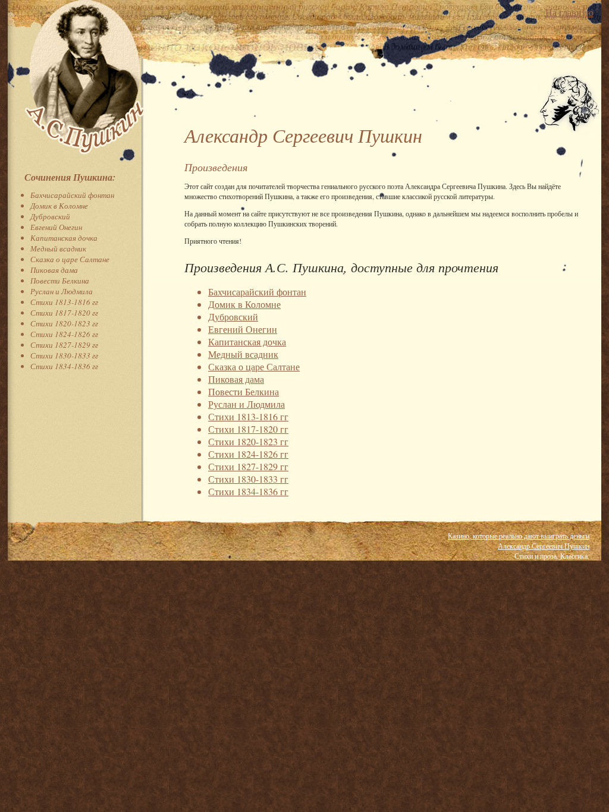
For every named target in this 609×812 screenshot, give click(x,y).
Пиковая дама (54, 270)
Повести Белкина (59, 280)
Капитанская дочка (64, 237)
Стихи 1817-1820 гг (64, 312)
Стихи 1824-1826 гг (64, 334)
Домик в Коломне (59, 205)
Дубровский (50, 216)
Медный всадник (58, 248)
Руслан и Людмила (61, 291)
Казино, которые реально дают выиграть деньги (518, 535)
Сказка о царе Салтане (69, 259)
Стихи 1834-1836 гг (64, 366)
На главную (569, 12)
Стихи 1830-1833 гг (64, 355)
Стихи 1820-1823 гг (64, 323)
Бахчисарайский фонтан (72, 195)
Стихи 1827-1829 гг (64, 344)
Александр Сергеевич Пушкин (543, 545)
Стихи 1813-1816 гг (64, 302)
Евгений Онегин (56, 227)
